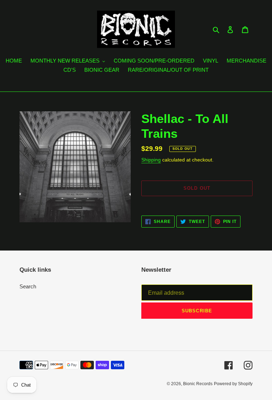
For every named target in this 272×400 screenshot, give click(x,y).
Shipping (151, 160)
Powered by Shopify (233, 383)
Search (27, 286)
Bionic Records (197, 383)
